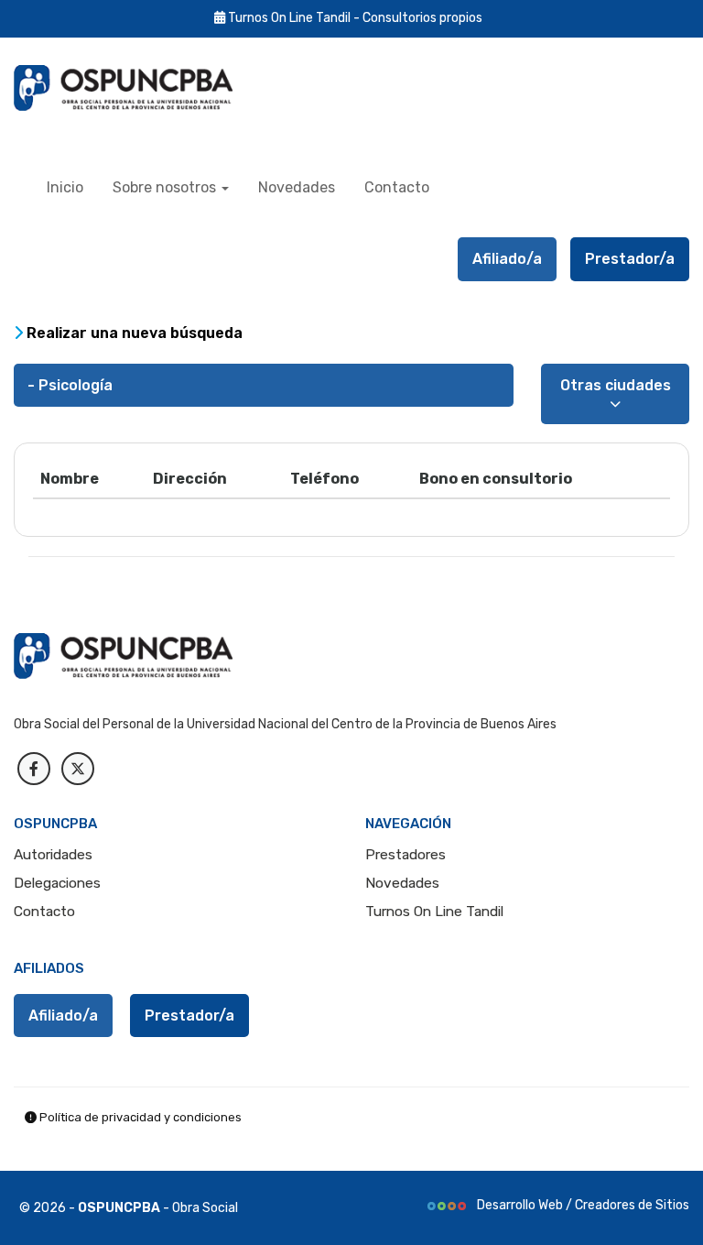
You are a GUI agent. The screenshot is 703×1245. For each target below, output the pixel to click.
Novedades (296, 187)
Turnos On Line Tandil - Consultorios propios (353, 18)
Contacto (396, 187)
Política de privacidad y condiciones (139, 1117)
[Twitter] (77, 768)
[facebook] (33, 768)
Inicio (65, 187)
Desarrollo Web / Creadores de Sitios (581, 1205)
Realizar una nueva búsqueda (133, 333)
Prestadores (405, 854)
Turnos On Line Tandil (434, 911)
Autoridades (53, 854)
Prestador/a (630, 259)
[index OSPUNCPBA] (142, 88)
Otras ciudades (615, 385)
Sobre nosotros (166, 187)
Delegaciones (57, 883)
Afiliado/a (507, 259)
